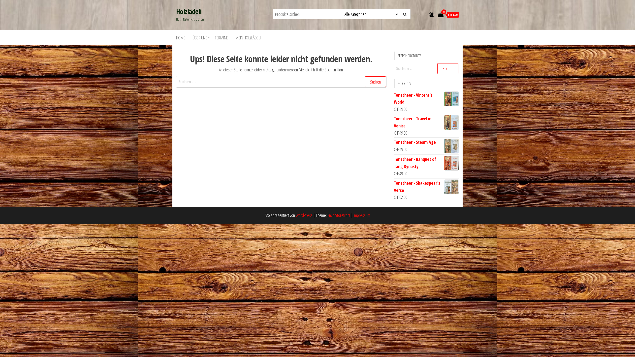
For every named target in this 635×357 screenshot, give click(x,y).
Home (180, 38)
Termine (221, 38)
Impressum (361, 215)
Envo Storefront (338, 215)
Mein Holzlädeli (248, 38)
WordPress (304, 215)
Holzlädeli (188, 11)
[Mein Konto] (431, 14)
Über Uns (200, 38)
